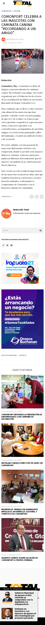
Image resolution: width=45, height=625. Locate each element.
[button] (41, 231)
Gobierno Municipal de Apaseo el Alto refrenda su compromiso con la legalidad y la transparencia (24, 598)
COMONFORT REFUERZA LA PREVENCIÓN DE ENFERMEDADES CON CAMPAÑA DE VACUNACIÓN (21, 416)
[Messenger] (37, 197)
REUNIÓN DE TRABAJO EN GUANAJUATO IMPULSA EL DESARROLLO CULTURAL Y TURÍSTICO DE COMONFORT (19, 511)
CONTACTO (22, 355)
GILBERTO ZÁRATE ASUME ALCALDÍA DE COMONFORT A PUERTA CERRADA (19, 559)
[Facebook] (32, 197)
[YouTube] (11, 245)
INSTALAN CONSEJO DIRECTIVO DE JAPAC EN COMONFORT (22, 464)
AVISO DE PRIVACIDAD (9, 355)
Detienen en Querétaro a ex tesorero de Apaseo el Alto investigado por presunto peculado (25, 613)
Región (17, 11)
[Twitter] (42, 197)
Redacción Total (21, 210)
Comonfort (6, 11)
